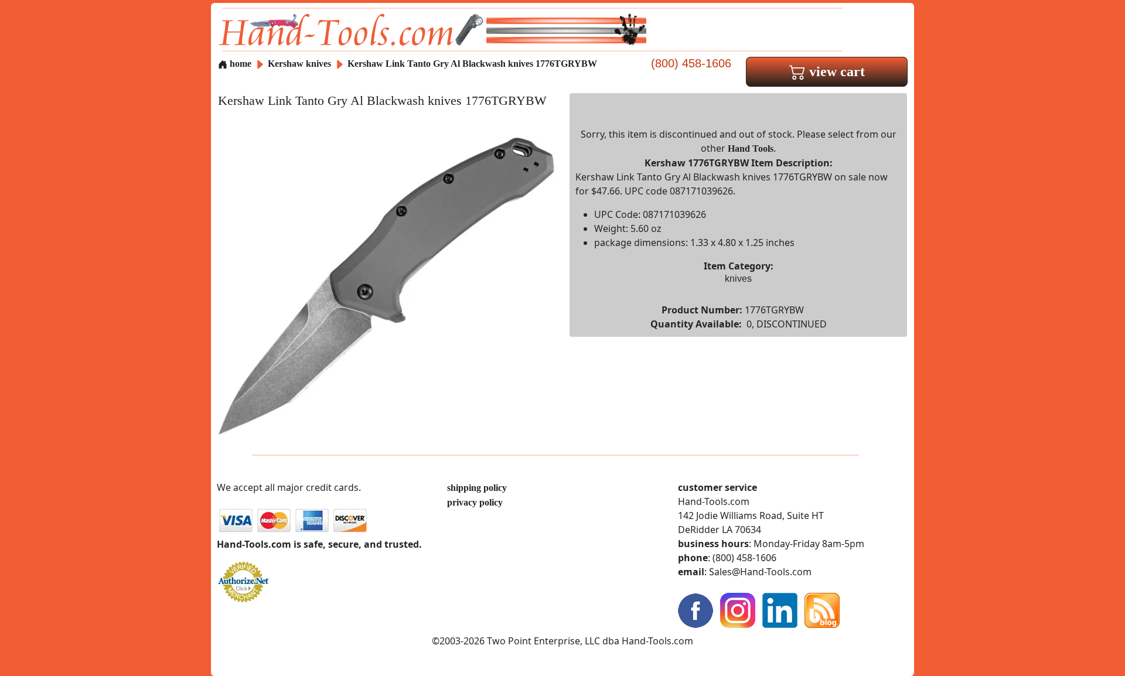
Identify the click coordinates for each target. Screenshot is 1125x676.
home (239, 64)
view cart (835, 71)
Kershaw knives (299, 64)
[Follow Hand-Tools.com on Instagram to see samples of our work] (737, 609)
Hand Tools (750, 148)
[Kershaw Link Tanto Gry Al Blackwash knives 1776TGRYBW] (386, 285)
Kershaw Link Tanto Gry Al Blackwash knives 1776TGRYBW (472, 64)
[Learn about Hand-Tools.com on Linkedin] (779, 609)
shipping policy (477, 488)
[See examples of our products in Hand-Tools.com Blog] (822, 609)
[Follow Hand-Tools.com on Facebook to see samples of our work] (695, 609)
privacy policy (475, 502)
